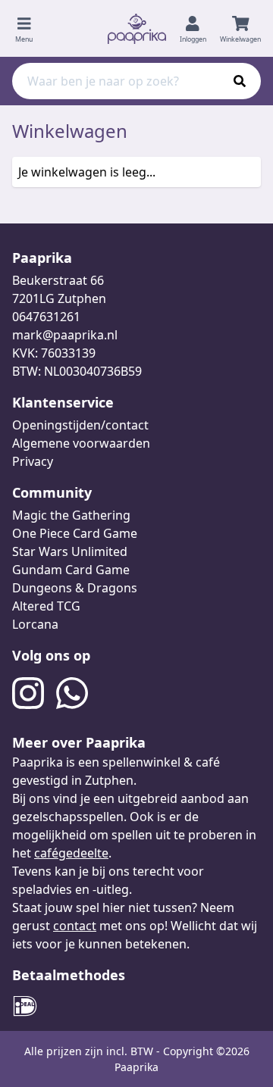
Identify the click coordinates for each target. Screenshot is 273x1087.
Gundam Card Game (71, 569)
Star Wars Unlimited (69, 551)
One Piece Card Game (74, 533)
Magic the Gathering (71, 515)
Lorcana (35, 624)
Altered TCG (46, 606)
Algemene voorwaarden (81, 443)
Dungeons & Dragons (74, 587)
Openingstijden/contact (80, 425)
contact (74, 925)
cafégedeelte (71, 853)
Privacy (32, 461)
